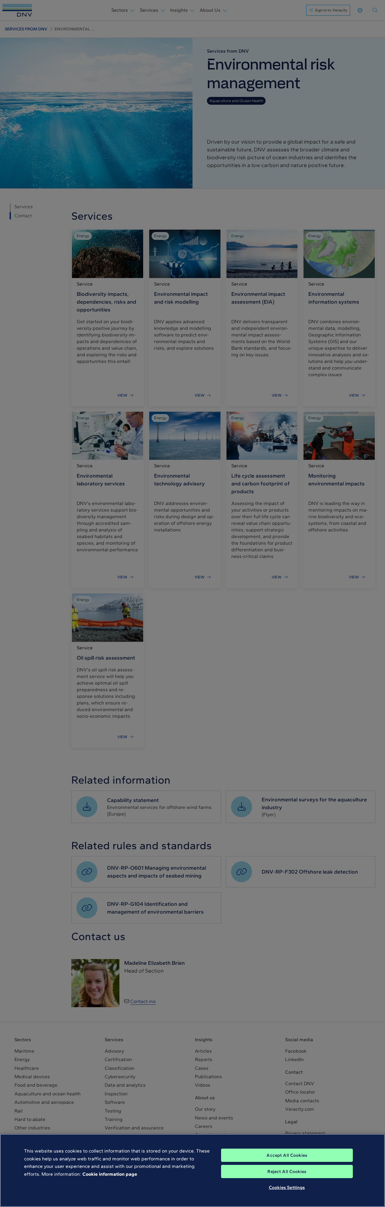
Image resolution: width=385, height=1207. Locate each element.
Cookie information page (109, 1174)
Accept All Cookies (286, 1155)
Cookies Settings (287, 1187)
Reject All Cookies (286, 1171)
